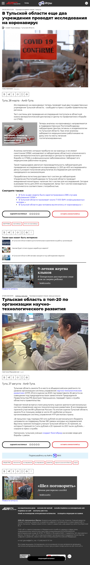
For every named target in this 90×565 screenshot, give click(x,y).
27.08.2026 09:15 (7, 296)
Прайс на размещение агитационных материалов (37, 513)
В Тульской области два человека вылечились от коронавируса (50, 205)
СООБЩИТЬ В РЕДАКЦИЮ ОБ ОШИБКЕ (70, 513)
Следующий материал (46, 558)
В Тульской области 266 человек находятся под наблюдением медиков (38, 256)
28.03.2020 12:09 (8, 9)
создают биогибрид (52, 433)
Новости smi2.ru (10, 289)
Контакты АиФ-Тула (40, 511)
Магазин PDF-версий (44, 508)
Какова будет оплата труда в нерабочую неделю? (30, 248)
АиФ (22, 372)
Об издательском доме (26, 508)
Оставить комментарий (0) (70, 214)
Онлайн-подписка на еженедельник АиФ (69, 508)
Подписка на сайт (24, 511)
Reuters (16, 89)
